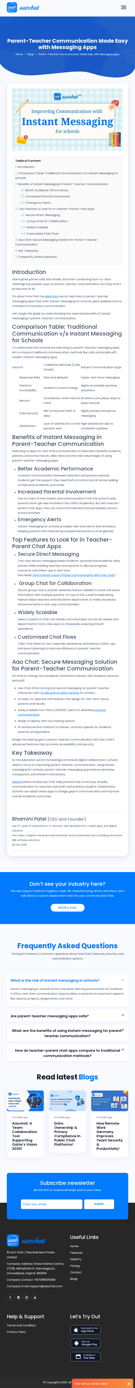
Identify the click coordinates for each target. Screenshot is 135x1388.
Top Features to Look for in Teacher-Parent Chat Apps (56, 209)
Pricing (74, 1266)
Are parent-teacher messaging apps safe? (50, 1016)
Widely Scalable (37, 227)
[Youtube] (35, 1297)
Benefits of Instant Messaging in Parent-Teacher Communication (63, 184)
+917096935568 (44, 1280)
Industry (75, 1259)
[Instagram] (26, 1297)
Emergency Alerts (38, 203)
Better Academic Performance (46, 190)
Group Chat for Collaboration (47, 221)
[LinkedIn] (18, 1297)
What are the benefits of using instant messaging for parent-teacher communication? (67, 1033)
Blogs (31, 54)
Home (19, 54)
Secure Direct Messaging (42, 215)
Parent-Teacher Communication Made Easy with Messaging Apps (78, 54)
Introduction (25, 167)
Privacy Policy (16, 1332)
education (51, 296)
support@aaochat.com (46, 1286)
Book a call (68, 908)
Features (76, 1253)
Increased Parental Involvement (48, 196)
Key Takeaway (28, 251)
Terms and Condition (21, 1325)
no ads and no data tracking (59, 693)
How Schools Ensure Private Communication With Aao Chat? (74, 575)
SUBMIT (99, 1204)
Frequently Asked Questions (37, 257)
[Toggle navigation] (124, 7)
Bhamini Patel (29, 819)
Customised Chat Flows (43, 234)
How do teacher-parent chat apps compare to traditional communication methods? (67, 1053)
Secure (17, 782)
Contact (76, 1272)
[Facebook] (10, 1297)
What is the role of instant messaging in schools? (55, 980)
